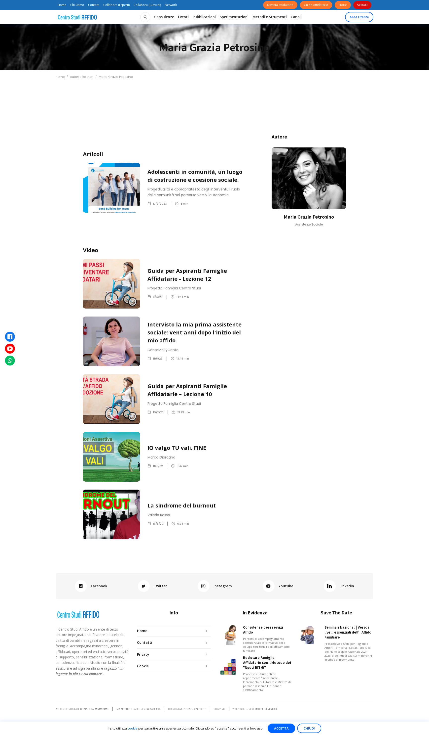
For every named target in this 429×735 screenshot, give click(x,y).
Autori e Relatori (81, 77)
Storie (343, 5)
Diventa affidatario (280, 5)
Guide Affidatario (316, 5)
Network (171, 5)
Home (62, 5)
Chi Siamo (77, 5)
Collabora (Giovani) (147, 5)
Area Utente (359, 17)
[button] (164, 17)
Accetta (281, 728)
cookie (133, 728)
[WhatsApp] (10, 361)
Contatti (93, 5)
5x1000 (362, 5)
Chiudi (309, 728)
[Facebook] (10, 337)
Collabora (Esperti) (116, 5)
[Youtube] (10, 349)
